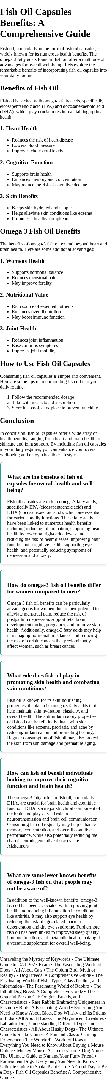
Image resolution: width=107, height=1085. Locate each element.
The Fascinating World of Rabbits (57, 986)
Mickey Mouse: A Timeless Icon (47, 1050)
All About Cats (28, 969)
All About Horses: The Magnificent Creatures (61, 1018)
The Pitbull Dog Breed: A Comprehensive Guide (50, 988)
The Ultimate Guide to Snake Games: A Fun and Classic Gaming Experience (52, 1034)
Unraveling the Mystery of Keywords (35, 959)
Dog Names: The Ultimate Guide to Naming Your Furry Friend (53, 1053)
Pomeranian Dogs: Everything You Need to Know (47, 1061)
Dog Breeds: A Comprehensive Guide (55, 975)
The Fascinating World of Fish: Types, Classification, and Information (51, 981)
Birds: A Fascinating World (44, 1007)
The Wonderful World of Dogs (54, 1039)
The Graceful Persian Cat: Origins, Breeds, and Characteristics (47, 997)
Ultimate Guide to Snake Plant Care (33, 1066)
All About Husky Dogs (53, 1029)
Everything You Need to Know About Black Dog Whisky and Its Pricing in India (53, 1013)
